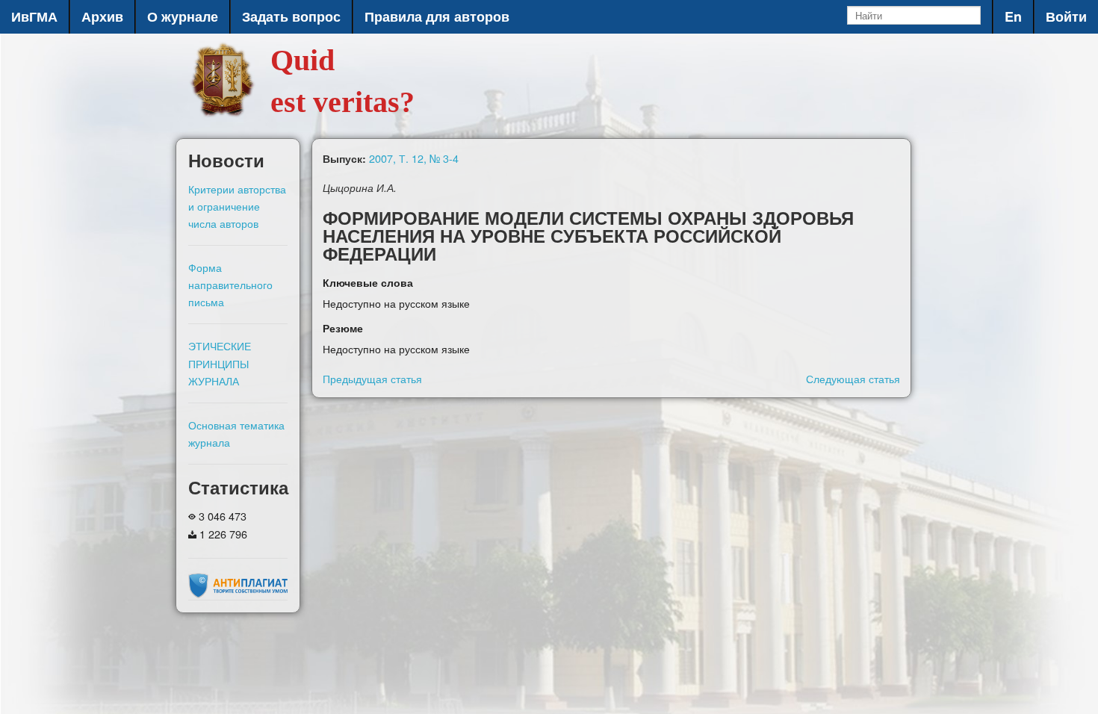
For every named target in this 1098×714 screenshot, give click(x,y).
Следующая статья (853, 378)
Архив (102, 16)
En (1013, 16)
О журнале (182, 16)
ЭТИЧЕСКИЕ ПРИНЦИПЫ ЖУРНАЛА (219, 363)
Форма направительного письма (230, 284)
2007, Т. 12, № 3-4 (414, 158)
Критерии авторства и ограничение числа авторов (237, 206)
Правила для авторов (437, 16)
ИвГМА (34, 16)
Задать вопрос (291, 16)
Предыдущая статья (372, 378)
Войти (1066, 16)
